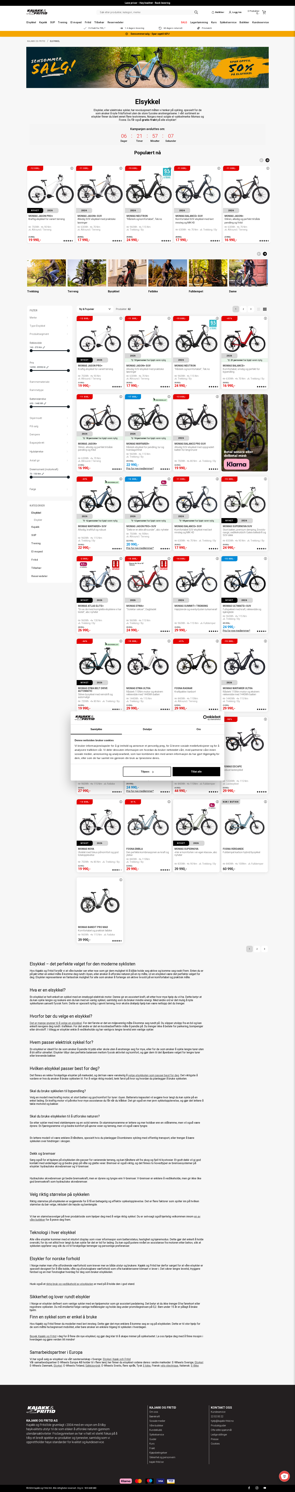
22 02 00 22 (217, 1416)
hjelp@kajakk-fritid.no (222, 1421)
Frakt (152, 1448)
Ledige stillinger (219, 1434)
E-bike (147, 1365)
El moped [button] (76, 22)
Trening (36, 543)
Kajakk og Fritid (36, 41)
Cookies (215, 1443)
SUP (33, 535)
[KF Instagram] (257, 1488)
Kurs (151, 1443)
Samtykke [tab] (96, 729)
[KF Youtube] (265, 1488)
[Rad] (259, 309)
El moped (37, 551)
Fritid (34, 559)
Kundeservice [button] (260, 22)
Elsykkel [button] (31, 22)
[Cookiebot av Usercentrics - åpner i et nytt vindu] (206, 718)
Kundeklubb (155, 1430)
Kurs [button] (214, 22)
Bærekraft (154, 1416)
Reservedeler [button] (116, 22)
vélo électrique (169, 1365)
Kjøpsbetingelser (158, 1452)
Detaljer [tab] (147, 729)
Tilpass (145, 771)
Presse (214, 1439)
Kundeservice (218, 1411)
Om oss (153, 1411)
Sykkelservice (156, 1434)
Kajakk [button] (43, 22)
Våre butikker (156, 1425)
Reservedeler (39, 576)
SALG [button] (184, 22)
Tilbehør (36, 568)
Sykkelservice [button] (228, 22)
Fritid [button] (88, 22)
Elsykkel (36, 512)
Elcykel (199, 1362)
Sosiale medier (157, 1421)
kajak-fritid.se (156, 1462)
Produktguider (218, 1425)
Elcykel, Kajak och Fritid (117, 1359)
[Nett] (265, 309)
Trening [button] (62, 22)
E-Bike (195, 1365)
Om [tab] (198, 729)
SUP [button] (52, 22)
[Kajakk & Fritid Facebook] (249, 1488)
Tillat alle (196, 771)
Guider (152, 1439)
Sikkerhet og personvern (162, 1457)
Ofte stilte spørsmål (221, 1430)
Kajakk (35, 527)
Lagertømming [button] (199, 22)
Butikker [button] (244, 22)
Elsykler (38, 520)
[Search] (196, 12)
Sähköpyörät (92, 1365)
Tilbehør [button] (99, 22)
